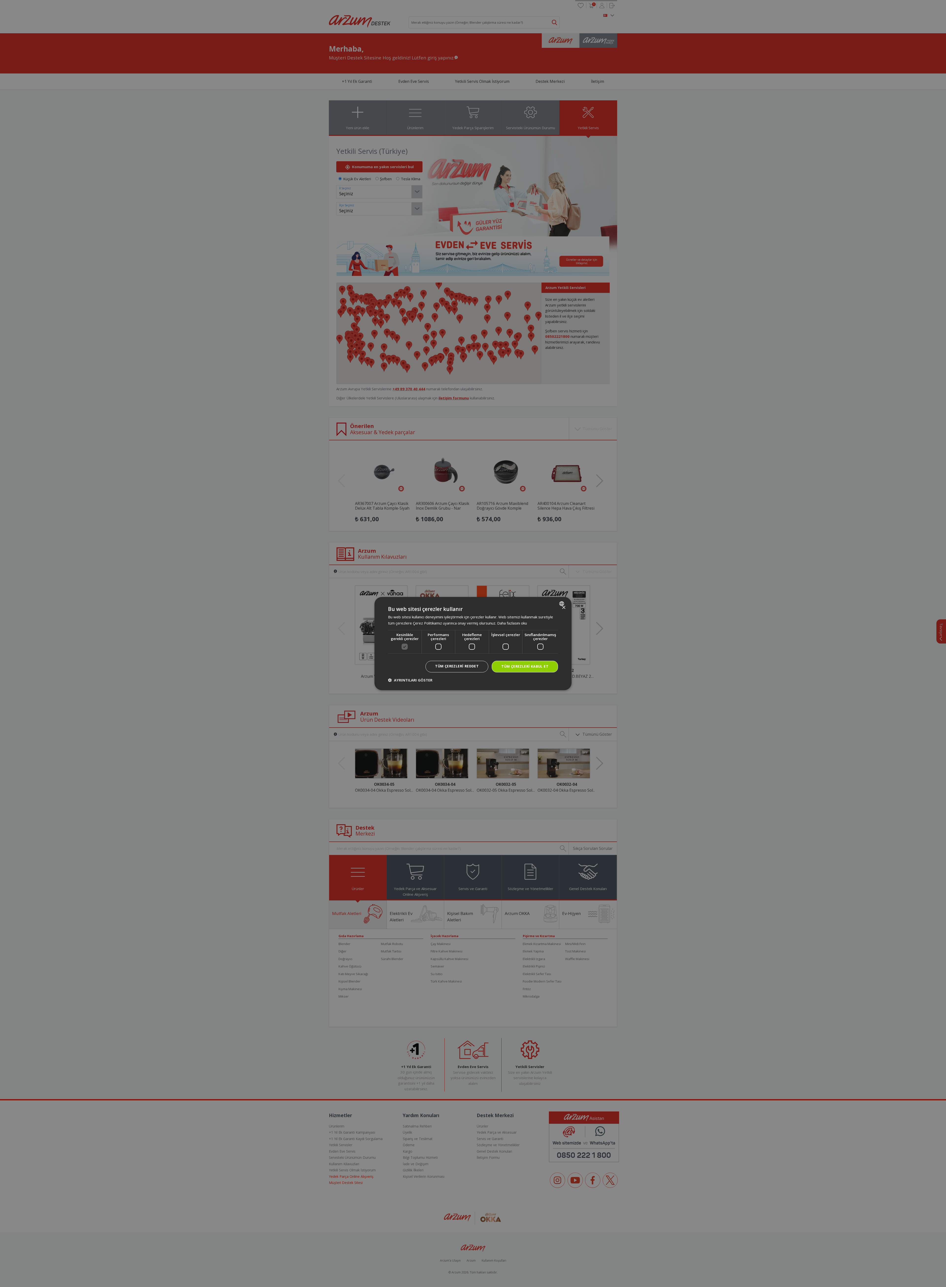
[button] (410, 680)
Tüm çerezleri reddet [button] (457, 666)
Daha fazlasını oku (512, 623)
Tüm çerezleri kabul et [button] (524, 666)
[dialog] (473, 643)
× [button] (563, 607)
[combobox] (562, 603)
